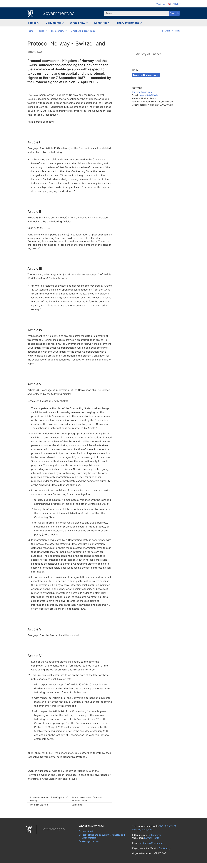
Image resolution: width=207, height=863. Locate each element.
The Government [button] (128, 22)
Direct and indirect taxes (145, 75)
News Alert (87, 831)
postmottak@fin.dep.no (150, 95)
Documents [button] (53, 22)
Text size (160, 4)
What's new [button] (78, 22)
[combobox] (136, 13)
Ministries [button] (101, 22)
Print (177, 30)
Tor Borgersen (154, 835)
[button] (42, 30)
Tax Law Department (142, 92)
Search (174, 13)
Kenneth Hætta (151, 838)
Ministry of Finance (148, 54)
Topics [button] (32, 22)
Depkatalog (164, 848)
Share (167, 30)
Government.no (58, 13)
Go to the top (71, 813)
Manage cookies (90, 841)
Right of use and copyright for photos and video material (103, 836)
